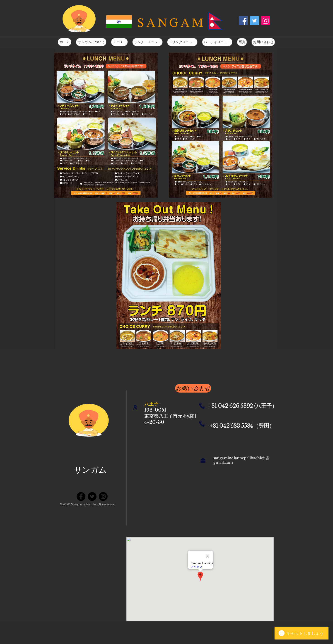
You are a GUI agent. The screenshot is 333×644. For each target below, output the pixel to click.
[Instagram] (265, 20)
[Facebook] (243, 20)
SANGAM (171, 22)
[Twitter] (254, 20)
